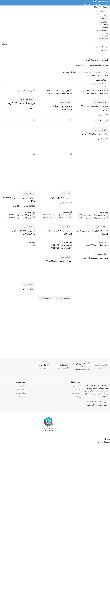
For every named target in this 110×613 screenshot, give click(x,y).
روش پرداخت (76, 393)
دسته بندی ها (103, 65)
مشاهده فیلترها (100, 80)
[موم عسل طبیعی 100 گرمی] (26, 90)
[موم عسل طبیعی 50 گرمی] (101, 121)
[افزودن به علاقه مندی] (94, 97)
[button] (100, 102)
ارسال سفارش (76, 389)
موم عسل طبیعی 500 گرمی (94, 258)
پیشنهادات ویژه (101, 47)
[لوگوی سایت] (104, 7)
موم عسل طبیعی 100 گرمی (21, 103)
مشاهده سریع (100, 97)
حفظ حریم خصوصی (19, 386)
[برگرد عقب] (105, 55)
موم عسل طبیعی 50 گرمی (95, 133)
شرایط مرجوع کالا (20, 389)
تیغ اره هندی (29, 288)
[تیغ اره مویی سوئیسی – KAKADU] (59, 90)
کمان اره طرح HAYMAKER (58, 261)
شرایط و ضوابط (21, 393)
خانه (106, 72)
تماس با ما (22, 397)
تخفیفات (104, 50)
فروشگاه (98, 72)
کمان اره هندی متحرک (61, 197)
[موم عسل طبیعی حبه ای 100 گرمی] (94, 90)
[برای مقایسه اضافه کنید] (105, 97)
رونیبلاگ (78, 397)
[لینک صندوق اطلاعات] (101, 369)
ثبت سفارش (77, 386)
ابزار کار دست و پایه (85, 72)
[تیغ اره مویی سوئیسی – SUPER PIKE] (18, 136)
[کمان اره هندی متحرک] (55, 136)
